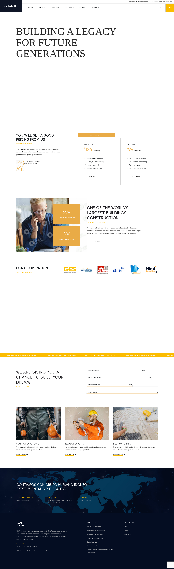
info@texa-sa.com (23, 500)
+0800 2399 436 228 (30, 164)
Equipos (126, 527)
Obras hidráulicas (93, 546)
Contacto (127, 534)
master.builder (11, 6)
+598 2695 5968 (85, 500)
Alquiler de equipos (94, 527)
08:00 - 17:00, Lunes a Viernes (27, 546)
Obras (126, 530)
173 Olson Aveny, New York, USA (162, 1)
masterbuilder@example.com (138, 1)
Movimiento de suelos (95, 534)
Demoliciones (92, 542)
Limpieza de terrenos (95, 538)
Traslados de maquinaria (96, 530)
